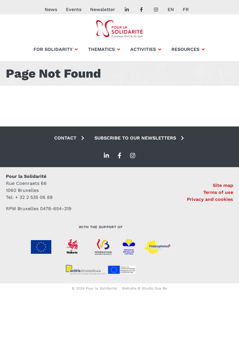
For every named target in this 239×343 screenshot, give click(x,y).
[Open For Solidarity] (76, 49)
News (51, 9)
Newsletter (102, 9)
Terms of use (218, 192)
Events (73, 9)
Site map (223, 185)
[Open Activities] (159, 49)
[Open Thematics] (118, 49)
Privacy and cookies (210, 199)
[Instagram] (132, 155)
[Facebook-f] (119, 155)
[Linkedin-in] (106, 155)
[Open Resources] (203, 49)
